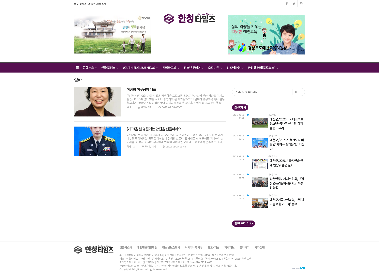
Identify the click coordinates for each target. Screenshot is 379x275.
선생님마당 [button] (234, 67)
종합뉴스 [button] (89, 67)
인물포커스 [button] (108, 67)
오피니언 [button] (214, 67)
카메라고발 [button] (169, 67)
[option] (112, 34)
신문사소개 (125, 247)
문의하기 (244, 247)
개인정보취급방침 (147, 247)
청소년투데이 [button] (192, 67)
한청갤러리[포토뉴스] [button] (262, 67)
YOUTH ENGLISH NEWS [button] (139, 67)
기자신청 (259, 247)
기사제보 (229, 247)
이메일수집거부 (194, 247)
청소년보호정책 (171, 247)
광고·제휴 (213, 247)
